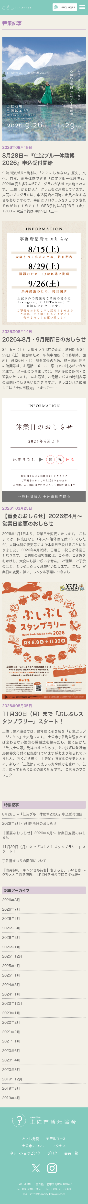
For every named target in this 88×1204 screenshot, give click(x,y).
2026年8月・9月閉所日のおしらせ (44, 339)
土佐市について (34, 1146)
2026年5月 (11, 918)
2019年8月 (11, 1088)
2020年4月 (11, 1060)
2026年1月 (11, 947)
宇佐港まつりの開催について (24, 860)
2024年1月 (11, 994)
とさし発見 (30, 1139)
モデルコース (56, 1139)
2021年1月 (11, 1041)
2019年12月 (12, 1079)
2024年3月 (11, 985)
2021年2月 (11, 1032)
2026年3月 (11, 928)
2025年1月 (11, 975)
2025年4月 (11, 966)
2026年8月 (11, 900)
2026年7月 (11, 909)
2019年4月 (11, 1098)
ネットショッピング (25, 1153)
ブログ (52, 1153)
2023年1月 (11, 1013)
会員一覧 (71, 1153)
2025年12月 (12, 956)
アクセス (59, 1146)
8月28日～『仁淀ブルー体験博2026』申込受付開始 (42, 814)
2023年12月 (12, 1003)
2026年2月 (11, 937)
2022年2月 (11, 1022)
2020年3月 (11, 1069)
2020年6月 (11, 1050)
